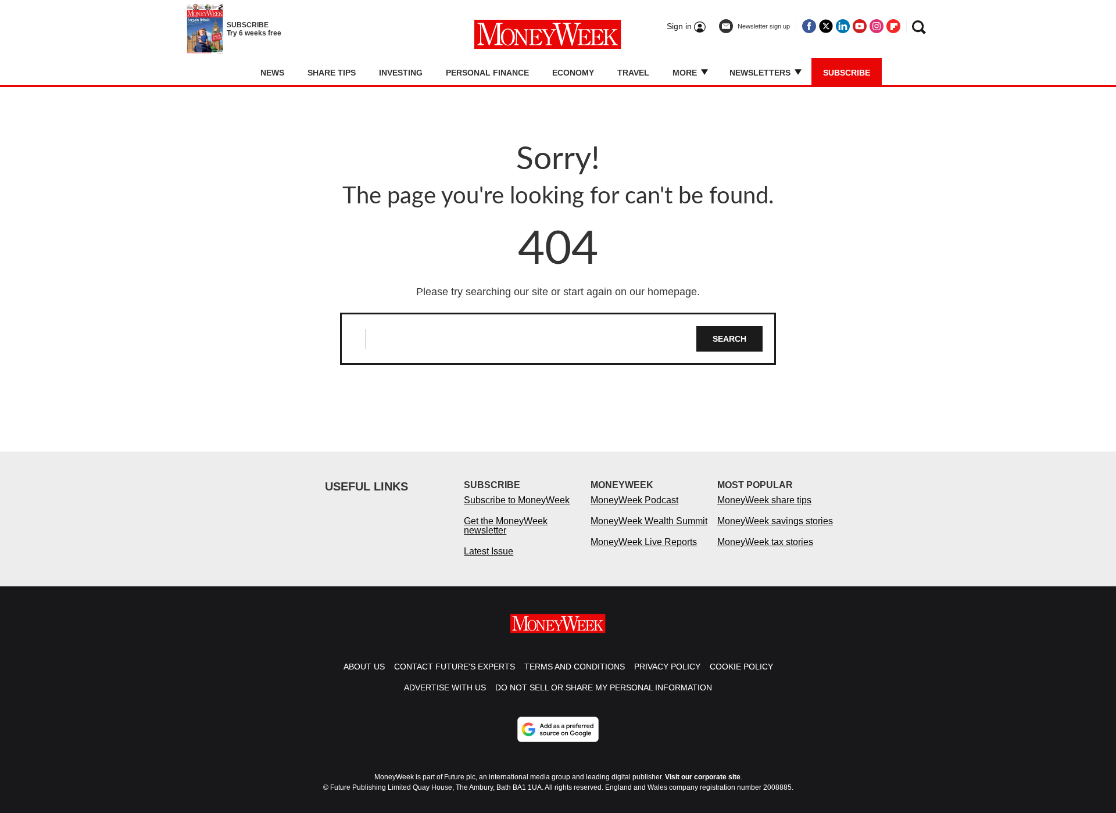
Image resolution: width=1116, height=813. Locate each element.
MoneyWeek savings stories (775, 521)
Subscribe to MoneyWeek (517, 500)
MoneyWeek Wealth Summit (649, 521)
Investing (401, 72)
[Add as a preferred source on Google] (558, 729)
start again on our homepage (630, 292)
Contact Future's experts (454, 666)
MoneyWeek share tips (764, 500)
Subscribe (846, 72)
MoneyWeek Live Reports (644, 542)
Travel (633, 72)
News (272, 72)
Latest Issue (488, 551)
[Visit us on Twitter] (826, 26)
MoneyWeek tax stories (765, 542)
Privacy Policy (667, 666)
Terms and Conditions (574, 666)
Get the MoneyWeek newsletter (506, 525)
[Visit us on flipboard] (893, 26)
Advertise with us (445, 687)
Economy (573, 72)
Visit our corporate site (703, 777)
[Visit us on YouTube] (860, 26)
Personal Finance (487, 72)
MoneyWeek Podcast (634, 500)
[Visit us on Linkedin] (843, 26)
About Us (364, 666)
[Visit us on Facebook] (809, 26)
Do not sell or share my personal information (603, 687)
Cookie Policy (741, 666)
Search (729, 338)
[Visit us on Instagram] (877, 26)
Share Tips (331, 72)
